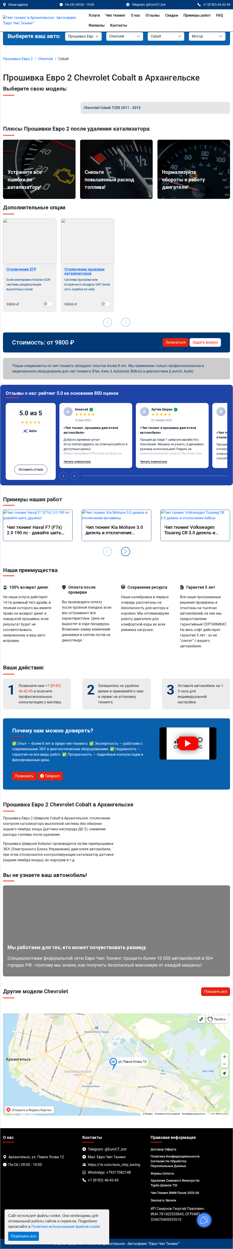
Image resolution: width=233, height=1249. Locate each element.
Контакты (118, 25)
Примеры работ (197, 15)
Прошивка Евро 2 (18, 59)
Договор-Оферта (163, 1149)
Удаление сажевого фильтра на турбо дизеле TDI (175, 1183)
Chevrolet (45, 59)
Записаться (176, 342)
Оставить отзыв (31, 469)
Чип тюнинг (115, 15)
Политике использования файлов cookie (65, 1226)
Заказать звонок (163, 1200)
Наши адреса (18, 4)
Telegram (52, 776)
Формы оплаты (162, 1173)
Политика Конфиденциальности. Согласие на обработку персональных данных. (175, 1161)
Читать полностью (77, 461)
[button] (125, 551)
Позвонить (24, 776)
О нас (135, 15)
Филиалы (97, 25)
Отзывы (153, 15)
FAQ (219, 15)
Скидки (171, 15)
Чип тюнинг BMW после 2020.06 (175, 1193)
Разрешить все (23, 1236)
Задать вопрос (205, 342)
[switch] (48, 304)
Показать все (215, 991)
